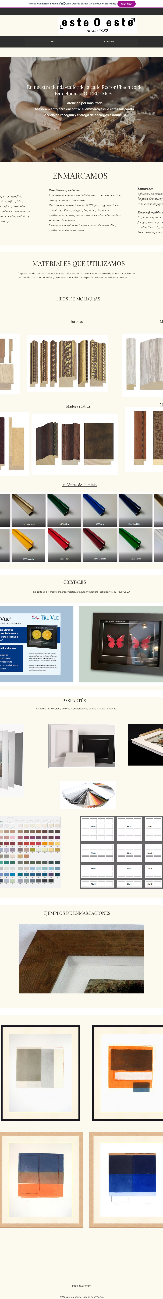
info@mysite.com (81, 1285)
